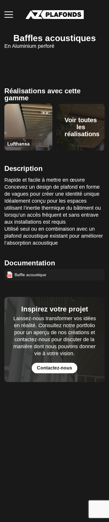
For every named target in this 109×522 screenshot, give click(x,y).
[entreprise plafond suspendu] (55, 14)
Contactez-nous (54, 367)
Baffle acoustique (30, 274)
